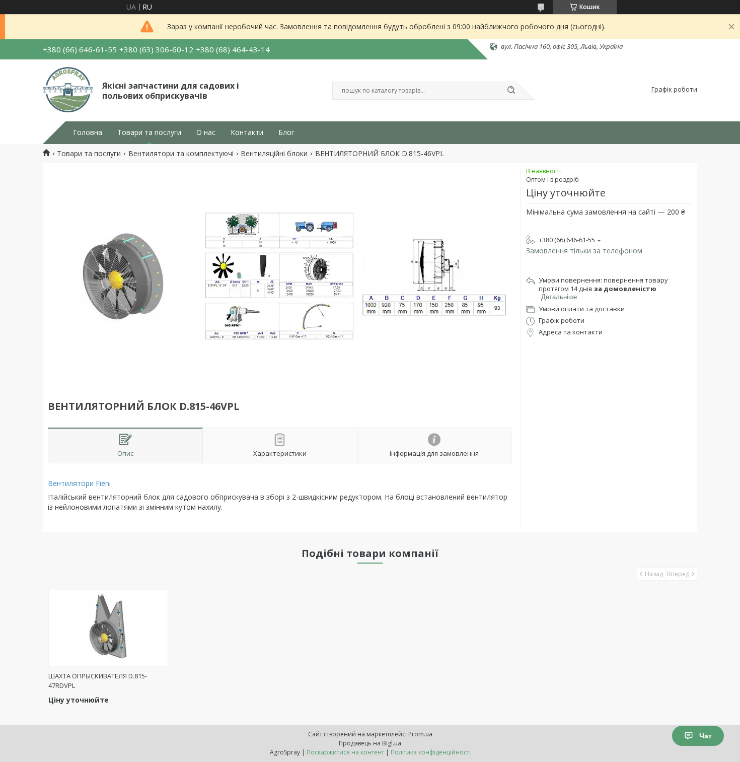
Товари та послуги (149, 132)
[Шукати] (511, 91)
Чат (705, 736)
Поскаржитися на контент (345, 752)
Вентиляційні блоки (274, 153)
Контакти (247, 132)
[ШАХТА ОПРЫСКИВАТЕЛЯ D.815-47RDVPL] (108, 628)
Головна (87, 132)
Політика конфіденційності (431, 752)
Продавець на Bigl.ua (370, 743)
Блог (286, 132)
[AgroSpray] (68, 89)
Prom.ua (420, 734)
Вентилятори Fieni (79, 483)
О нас (205, 132)
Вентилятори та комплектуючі (181, 153)
